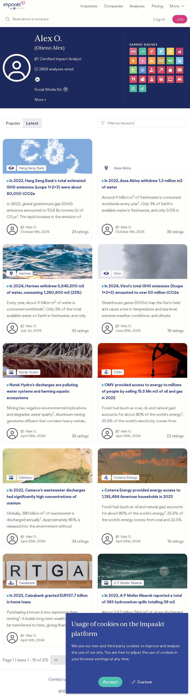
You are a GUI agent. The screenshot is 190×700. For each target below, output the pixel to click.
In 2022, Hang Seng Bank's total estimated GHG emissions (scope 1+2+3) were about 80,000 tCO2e (46, 187)
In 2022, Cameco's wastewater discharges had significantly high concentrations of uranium (46, 497)
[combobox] (30, 19)
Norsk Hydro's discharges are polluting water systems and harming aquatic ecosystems (42, 391)
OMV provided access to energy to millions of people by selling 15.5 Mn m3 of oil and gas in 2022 (142, 391)
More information (86, 665)
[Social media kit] (65, 89)
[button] (177, 6)
